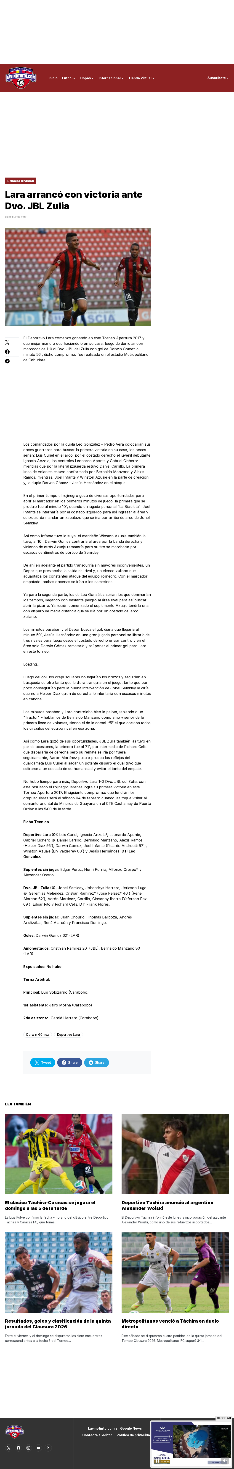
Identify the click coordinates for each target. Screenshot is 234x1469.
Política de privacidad (134, 1435)
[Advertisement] (117, 32)
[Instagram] (28, 1448)
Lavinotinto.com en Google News (115, 1428)
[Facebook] (18, 1448)
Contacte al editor (97, 1435)
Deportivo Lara (68, 1034)
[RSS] (48, 1448)
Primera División (20, 181)
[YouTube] (38, 1448)
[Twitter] (8, 1448)
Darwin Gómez (37, 1034)
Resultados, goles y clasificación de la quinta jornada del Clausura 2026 (58, 1323)
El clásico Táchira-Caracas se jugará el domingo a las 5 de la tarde (50, 1205)
